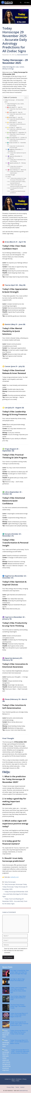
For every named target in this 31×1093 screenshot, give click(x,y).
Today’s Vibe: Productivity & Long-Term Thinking (18, 160)
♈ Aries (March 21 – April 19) (14, 107)
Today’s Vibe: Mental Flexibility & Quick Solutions (17, 119)
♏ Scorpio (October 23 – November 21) (16, 143)
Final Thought (11, 175)
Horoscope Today (21, 884)
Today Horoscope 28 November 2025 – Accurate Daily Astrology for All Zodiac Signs (15, 894)
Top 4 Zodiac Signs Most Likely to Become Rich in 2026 (18, 997)
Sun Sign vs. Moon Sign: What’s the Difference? (17, 979)
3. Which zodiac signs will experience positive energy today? (18, 185)
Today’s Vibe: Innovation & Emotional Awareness (16, 167)
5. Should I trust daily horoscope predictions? (17, 191)
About (13, 1079)
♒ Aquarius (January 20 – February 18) (17, 163)
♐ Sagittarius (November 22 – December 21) (16, 150)
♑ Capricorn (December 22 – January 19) (15, 157)
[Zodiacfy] (7, 2)
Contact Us (7, 1079)
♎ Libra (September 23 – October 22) (17, 137)
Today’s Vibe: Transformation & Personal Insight (17, 146)
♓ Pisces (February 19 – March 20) (17, 169)
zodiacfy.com (14, 877)
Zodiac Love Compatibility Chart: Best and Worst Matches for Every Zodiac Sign (18, 990)
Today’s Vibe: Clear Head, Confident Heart (18, 109)
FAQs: (9, 176)
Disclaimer (18, 1079)
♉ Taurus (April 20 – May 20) (14, 112)
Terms (17, 1080)
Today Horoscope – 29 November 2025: (14, 101)
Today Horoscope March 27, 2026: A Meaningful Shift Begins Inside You (19, 1014)
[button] (21, 2)
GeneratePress (23, 1090)
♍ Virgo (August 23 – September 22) (16, 132)
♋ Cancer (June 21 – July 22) (14, 122)
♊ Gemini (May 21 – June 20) (14, 117)
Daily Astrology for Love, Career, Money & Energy (15, 104)
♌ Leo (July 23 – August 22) (14, 127)
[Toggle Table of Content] (25, 97)
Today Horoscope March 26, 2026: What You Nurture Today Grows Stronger (19, 1032)
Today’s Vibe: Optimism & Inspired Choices (18, 153)
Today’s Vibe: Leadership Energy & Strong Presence (18, 130)
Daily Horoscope (10, 884)
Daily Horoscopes (10, 882)
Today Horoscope (8, 887)
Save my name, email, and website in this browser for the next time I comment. (15, 950)
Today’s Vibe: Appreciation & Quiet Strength (18, 114)
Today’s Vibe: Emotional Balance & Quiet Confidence (17, 140)
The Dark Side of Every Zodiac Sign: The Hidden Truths (18, 1006)
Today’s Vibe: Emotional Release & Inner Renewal (18, 124)
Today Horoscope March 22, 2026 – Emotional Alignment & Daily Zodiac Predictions (20, 1051)
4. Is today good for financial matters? (16, 188)
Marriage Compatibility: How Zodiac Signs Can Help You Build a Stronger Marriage (19, 971)
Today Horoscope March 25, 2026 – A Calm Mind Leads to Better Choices (19, 1041)
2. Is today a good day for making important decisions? (17, 182)
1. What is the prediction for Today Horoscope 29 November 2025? (18, 179)
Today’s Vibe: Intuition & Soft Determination (16, 172)
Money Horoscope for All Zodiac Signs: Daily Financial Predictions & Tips (19, 1023)
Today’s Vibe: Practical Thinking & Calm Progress (17, 135)
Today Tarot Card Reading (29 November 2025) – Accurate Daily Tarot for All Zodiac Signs (14, 901)
